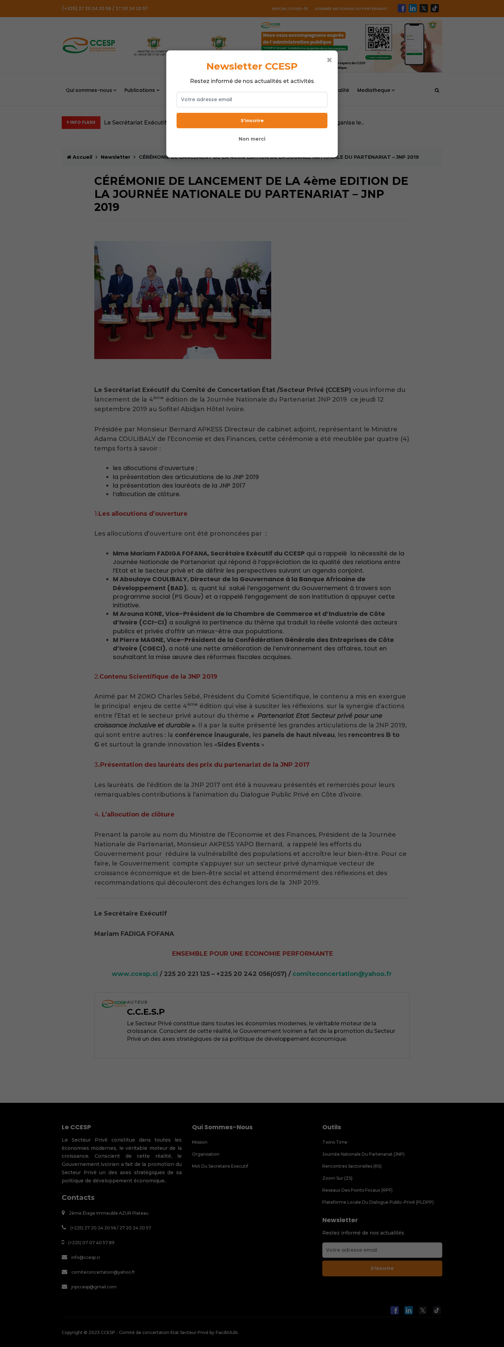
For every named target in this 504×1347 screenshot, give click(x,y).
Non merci (252, 139)
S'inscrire (252, 120)
